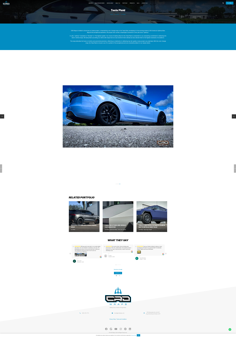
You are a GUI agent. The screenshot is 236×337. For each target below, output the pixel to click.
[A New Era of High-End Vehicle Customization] (118, 216)
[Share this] (116, 276)
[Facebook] (106, 329)
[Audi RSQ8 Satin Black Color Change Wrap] (84, 216)
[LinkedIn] (130, 329)
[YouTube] (115, 329)
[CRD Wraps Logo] (6, 3)
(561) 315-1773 (85, 313)
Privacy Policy (113, 319)
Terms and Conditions (122, 319)
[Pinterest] (125, 329)
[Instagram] (121, 329)
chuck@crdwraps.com (119, 313)
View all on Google (118, 269)
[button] (223, 3)
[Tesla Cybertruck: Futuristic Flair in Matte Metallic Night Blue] (151, 216)
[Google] (111, 329)
